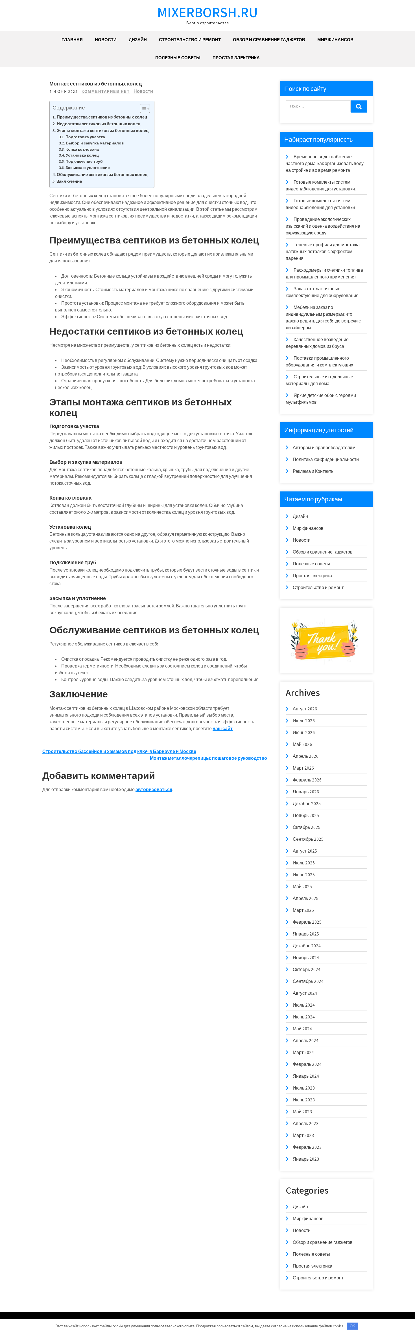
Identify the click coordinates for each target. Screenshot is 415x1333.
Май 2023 (302, 1112)
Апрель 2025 (305, 898)
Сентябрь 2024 (308, 981)
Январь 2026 (306, 792)
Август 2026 (305, 709)
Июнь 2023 (304, 1100)
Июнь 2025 (304, 875)
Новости (106, 39)
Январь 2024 (306, 1076)
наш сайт (223, 729)
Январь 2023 (306, 1159)
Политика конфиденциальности (326, 459)
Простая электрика (236, 57)
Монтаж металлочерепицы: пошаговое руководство (208, 758)
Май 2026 (302, 744)
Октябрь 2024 (306, 969)
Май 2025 (302, 887)
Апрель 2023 (305, 1123)
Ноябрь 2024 (306, 958)
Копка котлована (82, 149)
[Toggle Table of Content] (142, 108)
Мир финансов (335, 39)
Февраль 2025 (307, 922)
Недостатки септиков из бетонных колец (98, 123)
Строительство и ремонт (190, 39)
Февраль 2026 (307, 780)
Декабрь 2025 (307, 804)
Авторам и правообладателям (324, 448)
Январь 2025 (306, 934)
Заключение (69, 181)
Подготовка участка (85, 136)
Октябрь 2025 (306, 827)
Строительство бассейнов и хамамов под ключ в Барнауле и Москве (119, 751)
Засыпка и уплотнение (87, 167)
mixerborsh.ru (207, 12)
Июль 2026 (304, 721)
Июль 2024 (304, 1005)
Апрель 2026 (305, 756)
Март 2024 (303, 1052)
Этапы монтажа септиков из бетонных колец (102, 130)
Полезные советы (177, 57)
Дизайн (138, 39)
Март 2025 (303, 910)
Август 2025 (305, 851)
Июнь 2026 (304, 732)
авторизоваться (154, 789)
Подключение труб (84, 161)
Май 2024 (302, 1029)
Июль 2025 (304, 863)
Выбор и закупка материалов (95, 143)
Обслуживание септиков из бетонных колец (102, 174)
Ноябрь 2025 (306, 815)
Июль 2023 (304, 1088)
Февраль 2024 (307, 1064)
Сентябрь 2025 (308, 839)
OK (352, 1326)
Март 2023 (303, 1135)
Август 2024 (305, 993)
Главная (72, 39)
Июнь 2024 (304, 1017)
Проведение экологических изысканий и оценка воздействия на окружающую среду (323, 226)
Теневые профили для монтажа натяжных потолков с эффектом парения (323, 251)
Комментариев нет (106, 91)
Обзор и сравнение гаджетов (269, 39)
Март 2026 (303, 768)
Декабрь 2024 (307, 946)
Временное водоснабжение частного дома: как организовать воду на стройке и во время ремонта (325, 163)
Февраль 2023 (307, 1147)
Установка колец (82, 155)
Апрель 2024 (305, 1041)
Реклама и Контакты (314, 471)
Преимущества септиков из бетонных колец (102, 117)
